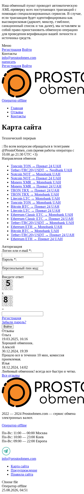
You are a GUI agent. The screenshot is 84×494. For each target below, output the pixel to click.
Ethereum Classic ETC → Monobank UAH (42, 215)
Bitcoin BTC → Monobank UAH (35, 231)
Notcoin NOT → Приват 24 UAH (36, 178)
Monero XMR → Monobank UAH (36, 182)
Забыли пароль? (14, 322)
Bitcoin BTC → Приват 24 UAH (35, 206)
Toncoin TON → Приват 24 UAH (36, 166)
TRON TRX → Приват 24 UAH (35, 190)
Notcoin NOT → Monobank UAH (35, 174)
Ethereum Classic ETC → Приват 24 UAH (42, 219)
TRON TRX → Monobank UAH (35, 194)
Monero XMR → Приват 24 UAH (36, 186)
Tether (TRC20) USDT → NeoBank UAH (41, 170)
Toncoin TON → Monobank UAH (36, 202)
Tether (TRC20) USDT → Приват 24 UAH (42, 235)
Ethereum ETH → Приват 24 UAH (37, 239)
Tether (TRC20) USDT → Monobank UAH (42, 223)
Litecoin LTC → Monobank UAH (35, 198)
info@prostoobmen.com (19, 58)
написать (9, 62)
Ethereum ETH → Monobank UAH (36, 227)
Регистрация (11, 318)
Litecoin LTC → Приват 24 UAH (35, 210)
